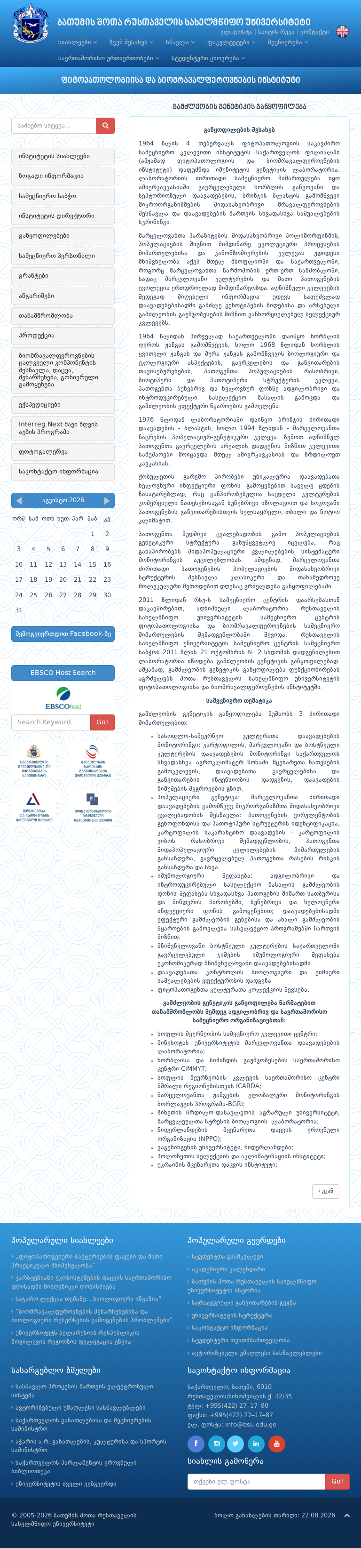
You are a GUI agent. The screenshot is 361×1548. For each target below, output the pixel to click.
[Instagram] (216, 1444)
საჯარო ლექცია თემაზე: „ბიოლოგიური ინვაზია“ (89, 1299)
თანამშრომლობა (46, 316)
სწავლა (178, 43)
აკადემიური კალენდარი (228, 1270)
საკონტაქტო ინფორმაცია (58, 471)
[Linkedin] (256, 1444)
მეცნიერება (286, 43)
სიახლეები (75, 43)
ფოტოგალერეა (43, 452)
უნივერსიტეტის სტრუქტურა (232, 1316)
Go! (102, 722)
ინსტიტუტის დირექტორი (56, 216)
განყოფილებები (44, 236)
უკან (326, 1191)
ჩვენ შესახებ (129, 43)
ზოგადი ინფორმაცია (51, 176)
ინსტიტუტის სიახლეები (54, 156)
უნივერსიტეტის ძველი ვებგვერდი (66, 1484)
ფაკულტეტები (229, 43)
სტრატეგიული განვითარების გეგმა (244, 1303)
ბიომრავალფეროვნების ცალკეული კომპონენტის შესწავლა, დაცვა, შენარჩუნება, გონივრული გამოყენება (58, 370)
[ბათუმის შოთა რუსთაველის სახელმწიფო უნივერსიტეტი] (30, 25)
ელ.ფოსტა (236, 32)
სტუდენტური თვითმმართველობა (241, 1341)
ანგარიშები (36, 296)
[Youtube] (276, 1444)
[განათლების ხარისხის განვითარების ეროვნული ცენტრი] (92, 760)
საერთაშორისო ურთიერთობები (106, 59)
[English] (340, 32)
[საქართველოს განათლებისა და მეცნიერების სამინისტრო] (33, 760)
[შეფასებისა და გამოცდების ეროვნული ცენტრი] (33, 807)
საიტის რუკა (276, 32)
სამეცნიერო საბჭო (47, 196)
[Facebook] (196, 1444)
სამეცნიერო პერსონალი (57, 256)
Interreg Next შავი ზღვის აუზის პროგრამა (58, 428)
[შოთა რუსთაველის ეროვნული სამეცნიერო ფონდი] (92, 807)
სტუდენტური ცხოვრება (206, 59)
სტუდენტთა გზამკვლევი (227, 1257)
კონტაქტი (314, 32)
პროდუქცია (37, 335)
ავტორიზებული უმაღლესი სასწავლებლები (257, 1353)
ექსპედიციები (40, 404)
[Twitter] (235, 1444)
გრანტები (33, 276)
